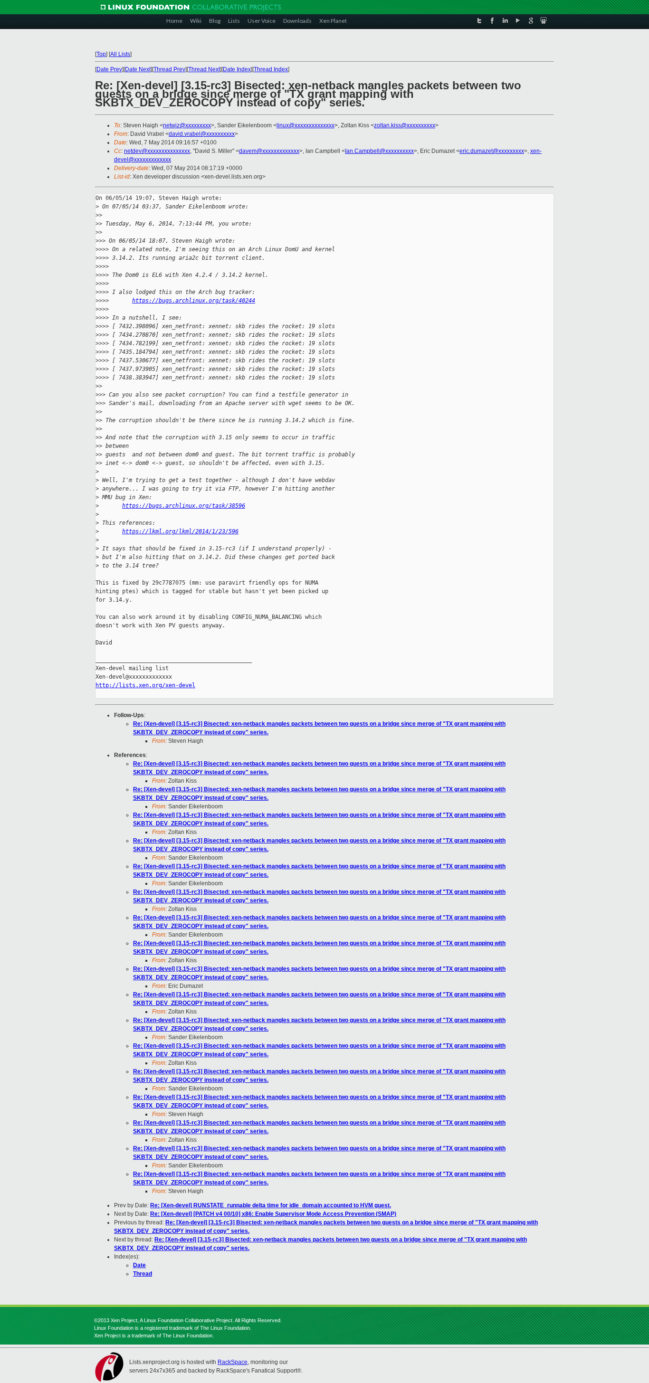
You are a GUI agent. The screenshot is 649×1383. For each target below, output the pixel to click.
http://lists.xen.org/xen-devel (145, 685)
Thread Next (204, 69)
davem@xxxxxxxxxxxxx (269, 151)
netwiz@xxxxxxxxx (187, 125)
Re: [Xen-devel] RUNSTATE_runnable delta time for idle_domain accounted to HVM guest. (270, 1205)
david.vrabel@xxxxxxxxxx (202, 134)
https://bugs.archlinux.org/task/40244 (193, 300)
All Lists (120, 54)
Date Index (237, 69)
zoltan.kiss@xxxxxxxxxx (404, 125)
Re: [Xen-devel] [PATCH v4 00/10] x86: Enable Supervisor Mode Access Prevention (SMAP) (273, 1214)
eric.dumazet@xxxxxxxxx (491, 151)
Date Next (138, 69)
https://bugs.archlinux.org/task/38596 (183, 505)
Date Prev (109, 69)
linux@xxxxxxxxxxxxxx (305, 125)
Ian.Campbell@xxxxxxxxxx (379, 151)
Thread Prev (169, 69)
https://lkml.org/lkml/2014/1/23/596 (180, 531)
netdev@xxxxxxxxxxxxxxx (157, 151)
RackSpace (233, 1362)
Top (101, 54)
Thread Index (271, 69)
